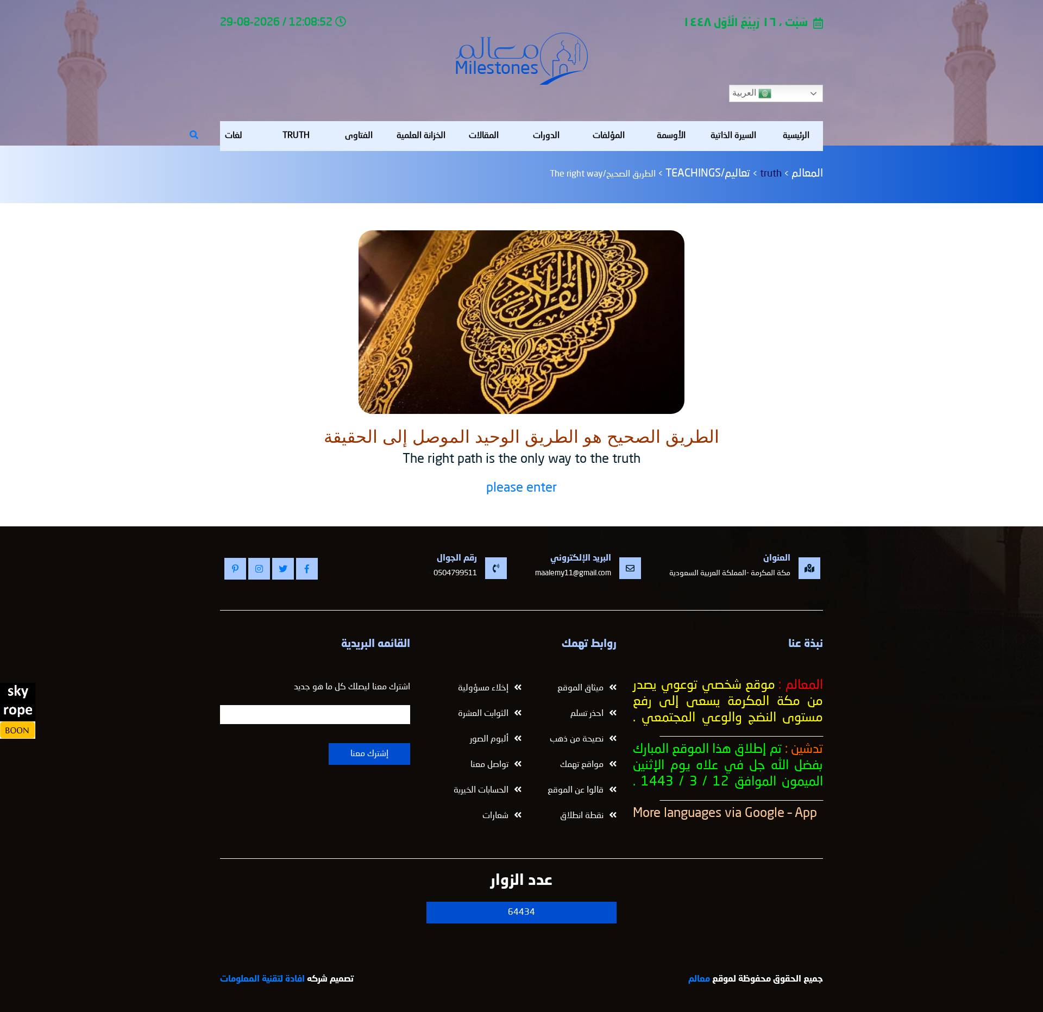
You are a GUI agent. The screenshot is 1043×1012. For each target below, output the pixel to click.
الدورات (546, 135)
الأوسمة (671, 135)
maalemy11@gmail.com (573, 573)
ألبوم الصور (489, 739)
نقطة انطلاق (582, 816)
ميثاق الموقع (580, 688)
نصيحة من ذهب (577, 739)
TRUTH (296, 135)
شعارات (495, 816)
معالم (699, 979)
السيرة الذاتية (733, 135)
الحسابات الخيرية (481, 790)
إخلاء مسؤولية (483, 688)
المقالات (484, 135)
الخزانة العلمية (421, 135)
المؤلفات (609, 135)
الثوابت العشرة (483, 713)
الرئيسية (796, 135)
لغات (233, 135)
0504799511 (455, 573)
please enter (521, 488)
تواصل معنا (489, 764)
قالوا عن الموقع (576, 790)
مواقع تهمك (582, 764)
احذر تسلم (587, 713)
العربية (745, 92)
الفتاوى (359, 135)
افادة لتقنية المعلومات (262, 979)
